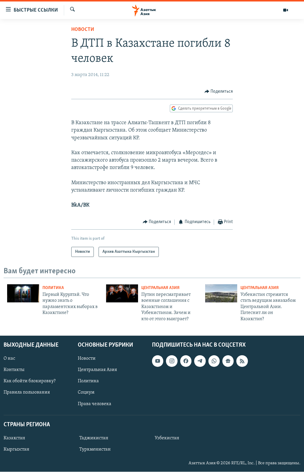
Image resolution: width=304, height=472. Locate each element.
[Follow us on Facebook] (185, 361)
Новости (82, 29)
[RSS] (242, 361)
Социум (86, 392)
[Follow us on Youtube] (157, 361)
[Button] (219, 91)
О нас (9, 358)
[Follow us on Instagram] (171, 361)
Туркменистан (95, 449)
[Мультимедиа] (285, 10)
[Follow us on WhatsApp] (214, 361)
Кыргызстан (16, 449)
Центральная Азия (160, 288)
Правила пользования (27, 392)
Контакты (14, 369)
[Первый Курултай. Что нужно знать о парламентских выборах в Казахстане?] (23, 293)
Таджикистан (93, 438)
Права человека (94, 404)
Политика (53, 288)
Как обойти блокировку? (30, 381)
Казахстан (14, 438)
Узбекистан (167, 438)
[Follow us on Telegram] (199, 361)
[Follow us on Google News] (228, 361)
